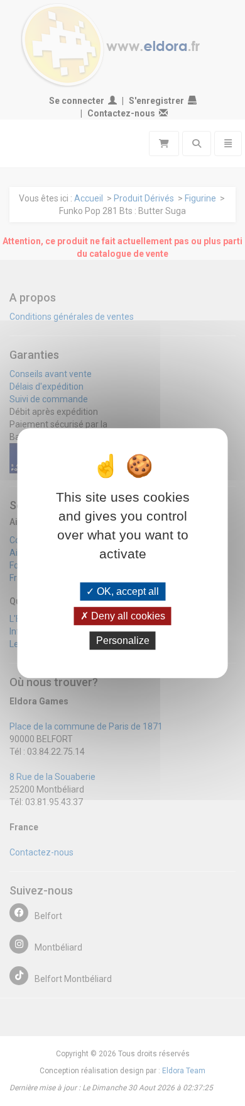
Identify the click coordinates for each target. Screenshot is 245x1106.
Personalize (123, 640)
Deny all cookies (127, 616)
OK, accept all (126, 591)
